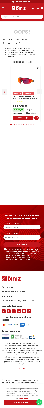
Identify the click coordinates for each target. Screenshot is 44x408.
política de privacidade (20, 251)
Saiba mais (23, 398)
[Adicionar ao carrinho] (36, 118)
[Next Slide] (39, 91)
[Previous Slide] (4, 92)
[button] (11, 124)
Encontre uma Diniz (22, 2)
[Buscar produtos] (41, 17)
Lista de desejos (38, 8)
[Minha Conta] (33, 8)
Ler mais (22, 368)
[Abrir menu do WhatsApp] (39, 402)
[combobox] (22, 17)
